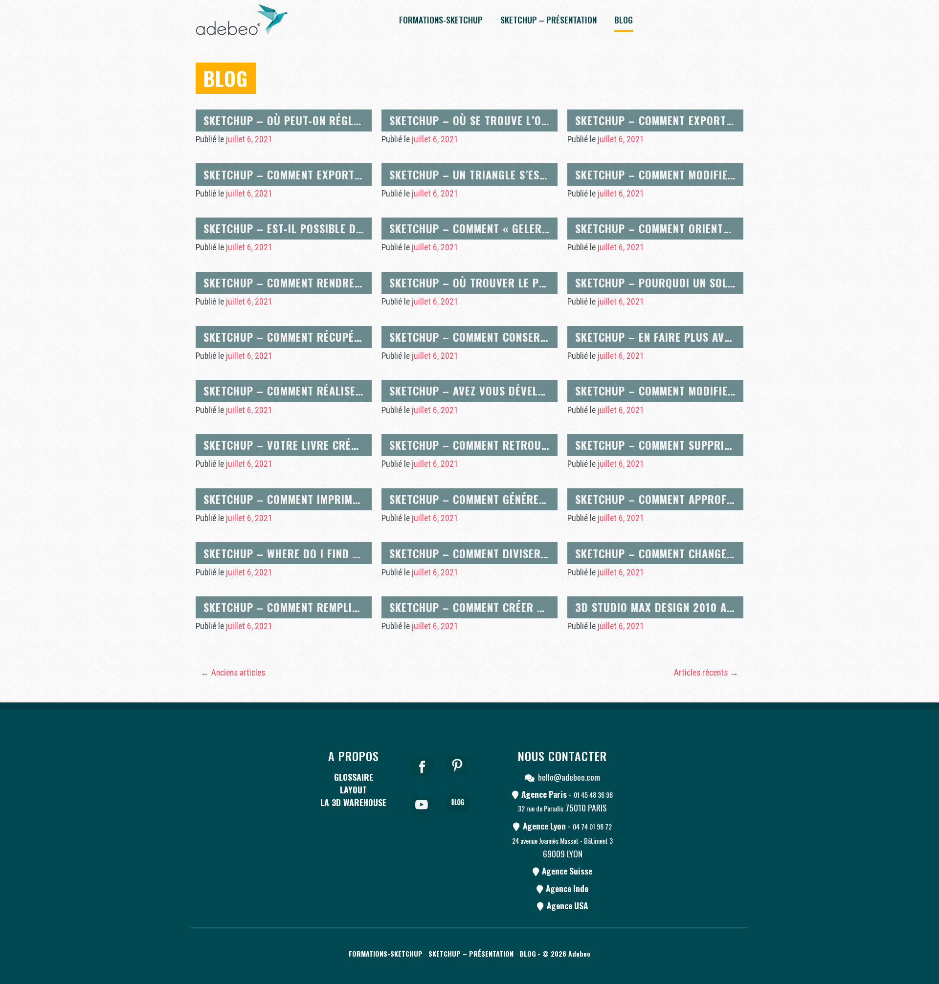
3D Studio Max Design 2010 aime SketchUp (686, 607)
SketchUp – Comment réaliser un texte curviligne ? (342, 390)
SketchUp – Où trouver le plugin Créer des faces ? (527, 282)
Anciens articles (233, 673)
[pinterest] (458, 779)
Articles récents (706, 673)
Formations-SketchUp (441, 19)
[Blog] (458, 816)
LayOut (353, 789)
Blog (623, 19)
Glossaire (353, 776)
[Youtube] (422, 816)
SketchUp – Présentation (548, 19)
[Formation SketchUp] (242, 19)
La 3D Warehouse (353, 802)
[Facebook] (422, 779)
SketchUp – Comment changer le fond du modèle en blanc (729, 553)
